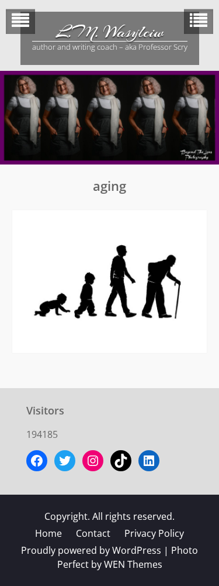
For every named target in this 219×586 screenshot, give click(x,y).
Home (48, 533)
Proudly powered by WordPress (91, 550)
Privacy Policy (154, 533)
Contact (93, 533)
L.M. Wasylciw (110, 32)
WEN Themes (133, 564)
